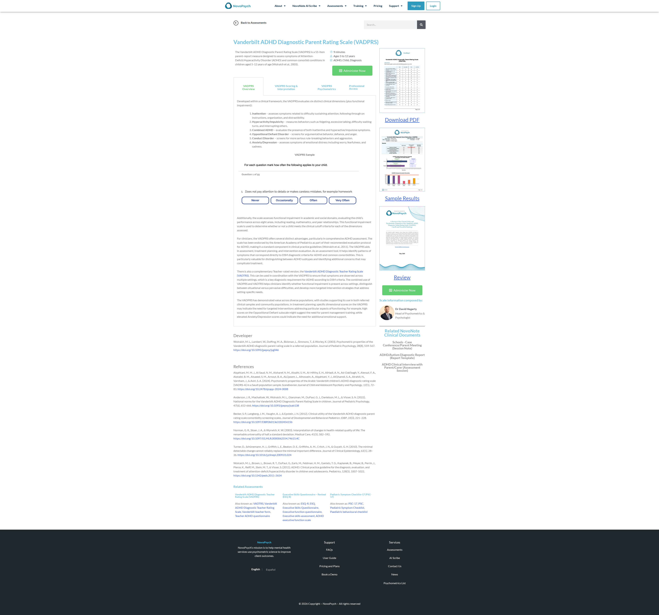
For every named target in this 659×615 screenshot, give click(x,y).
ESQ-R (305, 503)
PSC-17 (352, 503)
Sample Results (402, 198)
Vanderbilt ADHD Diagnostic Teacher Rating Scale (256, 507)
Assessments (335, 5)
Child (346, 60)
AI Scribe (394, 557)
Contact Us (394, 566)
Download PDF (402, 120)
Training (358, 5)
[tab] (248, 86)
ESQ (312, 503)
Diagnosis (356, 60)
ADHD (337, 60)
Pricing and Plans (329, 566)
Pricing (378, 5)
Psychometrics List (395, 583)
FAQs (329, 549)
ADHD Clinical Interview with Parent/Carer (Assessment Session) (402, 367)
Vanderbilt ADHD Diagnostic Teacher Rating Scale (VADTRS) (255, 495)
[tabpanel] (304, 211)
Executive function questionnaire (302, 511)
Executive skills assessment (299, 515)
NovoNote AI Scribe (304, 5)
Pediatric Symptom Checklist (347, 507)
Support (394, 5)
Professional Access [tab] (356, 87)
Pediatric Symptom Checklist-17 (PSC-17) (350, 495)
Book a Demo (329, 574)
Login (433, 5)
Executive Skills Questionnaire (300, 507)
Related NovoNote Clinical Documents (402, 332)
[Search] (421, 24)
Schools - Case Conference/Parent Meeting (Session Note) (402, 345)
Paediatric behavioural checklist (349, 511)
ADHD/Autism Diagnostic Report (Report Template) (402, 356)
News (394, 574)
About (278, 5)
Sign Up (416, 5)
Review (402, 277)
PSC (360, 503)
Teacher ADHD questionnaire (252, 515)
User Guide (329, 557)
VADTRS (258, 503)
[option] (270, 569)
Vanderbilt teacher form (256, 511)
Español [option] (270, 569)
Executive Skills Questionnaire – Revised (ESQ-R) (304, 495)
